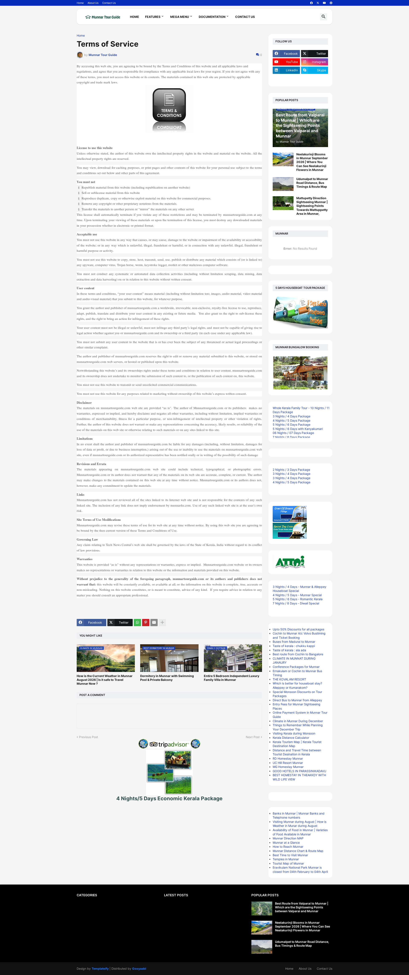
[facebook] (311, 3)
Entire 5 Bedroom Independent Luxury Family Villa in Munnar (231, 677)
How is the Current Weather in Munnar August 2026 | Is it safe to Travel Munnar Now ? (104, 679)
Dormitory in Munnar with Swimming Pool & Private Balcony (167, 677)
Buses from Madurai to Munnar (294, 641)
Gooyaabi (139, 968)
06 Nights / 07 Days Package (293, 433)
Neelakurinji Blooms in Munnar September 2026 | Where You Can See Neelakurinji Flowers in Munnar (312, 162)
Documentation (212, 17)
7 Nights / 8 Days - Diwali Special (296, 603)
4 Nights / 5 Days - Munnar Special (297, 595)
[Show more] (162, 622)
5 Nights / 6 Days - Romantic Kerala (298, 599)
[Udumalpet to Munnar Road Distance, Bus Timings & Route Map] (283, 184)
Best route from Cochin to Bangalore (298, 654)
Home (80, 2)
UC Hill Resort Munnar (288, 763)
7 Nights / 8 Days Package (291, 437)
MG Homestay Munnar (288, 767)
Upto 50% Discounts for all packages (298, 629)
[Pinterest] (145, 622)
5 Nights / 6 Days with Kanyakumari (298, 429)
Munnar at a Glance (286, 842)
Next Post (253, 737)
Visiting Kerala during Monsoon (294, 733)
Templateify (100, 968)
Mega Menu (179, 17)
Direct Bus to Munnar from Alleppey (297, 700)
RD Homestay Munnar (288, 758)
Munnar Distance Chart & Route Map (298, 851)
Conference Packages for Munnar (296, 667)
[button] (323, 16)
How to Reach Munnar (288, 846)
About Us (93, 2)
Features (152, 17)
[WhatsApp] (137, 622)
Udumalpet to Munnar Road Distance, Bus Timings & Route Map (312, 182)
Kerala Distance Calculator (291, 737)
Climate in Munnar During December (298, 721)
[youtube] (324, 3)
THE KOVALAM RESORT (289, 679)
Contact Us (109, 2)
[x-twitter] (318, 3)
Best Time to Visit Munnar (290, 855)
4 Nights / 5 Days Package (291, 420)
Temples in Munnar (286, 859)
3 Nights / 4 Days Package (291, 416)
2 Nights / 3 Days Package (291, 469)
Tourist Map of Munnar (288, 863)
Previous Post (88, 737)
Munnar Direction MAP (288, 838)
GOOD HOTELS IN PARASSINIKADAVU (299, 771)
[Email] (154, 622)
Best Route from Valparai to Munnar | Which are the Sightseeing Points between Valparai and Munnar (301, 907)
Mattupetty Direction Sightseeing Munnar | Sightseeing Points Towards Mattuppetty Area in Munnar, (312, 205)
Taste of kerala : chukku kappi (294, 646)
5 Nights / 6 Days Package (291, 424)
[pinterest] (331, 3)
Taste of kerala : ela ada (289, 650)
